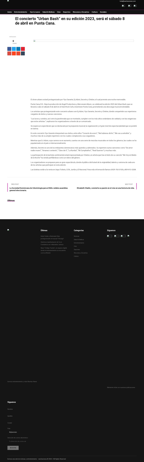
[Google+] (9, 53)
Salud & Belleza (79, 239)
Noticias (76, 236)
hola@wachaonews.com (128, 1)
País (8, 428)
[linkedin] (18, 49)
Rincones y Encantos (81, 253)
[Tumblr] (23, 53)
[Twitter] (14, 49)
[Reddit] (14, 53)
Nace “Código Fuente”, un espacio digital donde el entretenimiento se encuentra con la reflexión (54, 250)
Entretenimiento (79, 243)
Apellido (10, 416)
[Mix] (18, 53)
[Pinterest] (23, 49)
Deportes (77, 249)
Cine (75, 246)
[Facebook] (9, 49)
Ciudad (9, 423)
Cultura (76, 256)
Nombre (10, 409)
